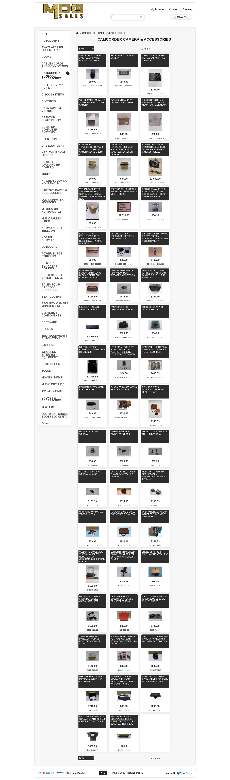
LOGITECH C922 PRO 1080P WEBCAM (152, 308)
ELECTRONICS (51, 139)
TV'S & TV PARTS (53, 391)
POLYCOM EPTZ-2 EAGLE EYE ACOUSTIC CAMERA (123, 513)
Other (45, 423)
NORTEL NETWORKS (50, 239)
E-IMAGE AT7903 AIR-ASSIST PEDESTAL (89, 308)
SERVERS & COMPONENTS (51, 314)
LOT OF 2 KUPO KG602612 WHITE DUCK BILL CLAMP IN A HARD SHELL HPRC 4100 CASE (155, 274)
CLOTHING (49, 101)
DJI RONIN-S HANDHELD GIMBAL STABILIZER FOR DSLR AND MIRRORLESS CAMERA (123, 555)
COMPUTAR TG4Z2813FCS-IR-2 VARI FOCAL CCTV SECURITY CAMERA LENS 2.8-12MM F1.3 (91, 150)
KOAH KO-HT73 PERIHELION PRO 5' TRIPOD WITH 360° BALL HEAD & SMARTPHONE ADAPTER (91, 239)
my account (158, 9)
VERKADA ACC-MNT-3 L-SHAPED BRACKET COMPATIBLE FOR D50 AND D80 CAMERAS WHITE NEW (92, 194)
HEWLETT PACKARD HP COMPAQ (51, 165)
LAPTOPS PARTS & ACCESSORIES (54, 191)
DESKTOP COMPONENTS (51, 119)
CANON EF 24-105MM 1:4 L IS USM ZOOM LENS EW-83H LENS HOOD (155, 598)
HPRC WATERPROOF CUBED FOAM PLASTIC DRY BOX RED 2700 (122, 598)
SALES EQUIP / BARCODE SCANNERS (51, 287)
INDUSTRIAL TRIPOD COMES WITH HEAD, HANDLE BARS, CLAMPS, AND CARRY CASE (123, 680)
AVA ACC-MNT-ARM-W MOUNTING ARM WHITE (122, 101)
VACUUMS (48, 345)
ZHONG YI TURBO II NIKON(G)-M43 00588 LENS (155, 553)
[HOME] (64, 18)
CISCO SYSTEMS (53, 94)
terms (113, 772)
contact (173, 9)
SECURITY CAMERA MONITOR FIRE (55, 305)
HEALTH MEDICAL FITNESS (54, 154)
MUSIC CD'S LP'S (53, 384)
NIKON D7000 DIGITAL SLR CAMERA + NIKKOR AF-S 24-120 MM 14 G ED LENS (155, 639)
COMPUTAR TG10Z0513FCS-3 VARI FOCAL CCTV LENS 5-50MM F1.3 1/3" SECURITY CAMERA (123, 150)
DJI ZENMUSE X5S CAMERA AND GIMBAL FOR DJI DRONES (92, 349)
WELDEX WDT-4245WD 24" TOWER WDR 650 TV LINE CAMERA (92, 102)
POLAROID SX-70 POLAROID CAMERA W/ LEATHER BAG (153, 389)
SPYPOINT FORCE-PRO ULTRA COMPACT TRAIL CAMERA (153, 58)
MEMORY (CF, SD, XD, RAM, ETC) (53, 210)
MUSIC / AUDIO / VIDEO (52, 220)
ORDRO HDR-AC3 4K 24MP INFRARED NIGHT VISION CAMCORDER (155, 514)
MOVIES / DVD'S (52, 377)
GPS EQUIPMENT (53, 145)
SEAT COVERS (51, 296)
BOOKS (47, 56)
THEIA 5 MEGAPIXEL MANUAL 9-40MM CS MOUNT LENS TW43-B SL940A (90, 640)
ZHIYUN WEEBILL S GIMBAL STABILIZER (120, 433)
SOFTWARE (49, 322)
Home (77, 33)
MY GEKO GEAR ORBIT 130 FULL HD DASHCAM (155, 433)
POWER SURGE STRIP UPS (52, 255)
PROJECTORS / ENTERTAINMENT (53, 276)
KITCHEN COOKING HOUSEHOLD (54, 182)
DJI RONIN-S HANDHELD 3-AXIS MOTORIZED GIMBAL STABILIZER (91, 598)
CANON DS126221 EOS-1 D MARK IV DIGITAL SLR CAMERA (123, 474)
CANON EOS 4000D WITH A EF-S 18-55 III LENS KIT (124, 388)
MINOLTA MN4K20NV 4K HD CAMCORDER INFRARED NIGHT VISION (123, 273)
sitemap (187, 9)
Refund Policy (135, 772)
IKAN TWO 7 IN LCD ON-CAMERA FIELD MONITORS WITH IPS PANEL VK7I (155, 679)
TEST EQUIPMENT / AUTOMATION (54, 337)
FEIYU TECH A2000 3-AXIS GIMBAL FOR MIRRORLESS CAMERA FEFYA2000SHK (92, 719)
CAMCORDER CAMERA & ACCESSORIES (104, 33)
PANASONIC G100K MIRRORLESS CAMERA (122, 308)
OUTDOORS (49, 246)
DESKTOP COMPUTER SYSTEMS (49, 129)
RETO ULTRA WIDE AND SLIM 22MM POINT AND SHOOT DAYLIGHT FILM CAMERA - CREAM (153, 193)
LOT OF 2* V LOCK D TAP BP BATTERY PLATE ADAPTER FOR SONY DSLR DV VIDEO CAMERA (123, 351)
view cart (183, 17)
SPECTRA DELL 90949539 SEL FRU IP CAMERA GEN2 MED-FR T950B (124, 191)
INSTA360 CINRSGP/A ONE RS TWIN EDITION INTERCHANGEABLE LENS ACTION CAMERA (155, 237)
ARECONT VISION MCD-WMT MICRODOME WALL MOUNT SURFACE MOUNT (155, 102)
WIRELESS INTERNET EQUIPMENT (50, 355)
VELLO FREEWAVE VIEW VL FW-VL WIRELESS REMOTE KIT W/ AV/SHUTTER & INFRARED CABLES (92, 557)
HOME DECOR (51, 364)
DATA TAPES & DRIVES (51, 109)
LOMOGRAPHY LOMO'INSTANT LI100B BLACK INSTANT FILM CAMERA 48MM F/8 (90, 274)
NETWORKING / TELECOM (52, 229)
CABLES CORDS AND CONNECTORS (55, 65)
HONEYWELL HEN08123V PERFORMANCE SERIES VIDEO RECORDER (154, 349)
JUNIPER (48, 174)
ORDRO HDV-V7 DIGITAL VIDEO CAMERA (91, 513)
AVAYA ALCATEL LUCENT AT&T (53, 49)
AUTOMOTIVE (51, 40)
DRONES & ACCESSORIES (52, 399)
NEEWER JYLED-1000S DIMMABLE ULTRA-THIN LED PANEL (90, 679)
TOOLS (46, 370)
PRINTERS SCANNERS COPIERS (49, 266)
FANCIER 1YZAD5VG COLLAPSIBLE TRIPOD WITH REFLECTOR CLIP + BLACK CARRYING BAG (123, 720)
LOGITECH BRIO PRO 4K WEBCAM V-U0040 (91, 473)
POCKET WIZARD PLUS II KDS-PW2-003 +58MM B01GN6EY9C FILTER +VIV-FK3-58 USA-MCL (124, 640)
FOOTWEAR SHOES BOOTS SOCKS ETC (55, 415)
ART (44, 34)
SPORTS (47, 329)
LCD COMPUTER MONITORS (53, 201)
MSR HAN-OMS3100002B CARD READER (91, 388)
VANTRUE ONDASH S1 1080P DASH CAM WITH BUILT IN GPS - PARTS (90, 58)
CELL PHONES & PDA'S (53, 86)
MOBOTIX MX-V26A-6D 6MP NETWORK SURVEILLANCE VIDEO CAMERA (153, 475)
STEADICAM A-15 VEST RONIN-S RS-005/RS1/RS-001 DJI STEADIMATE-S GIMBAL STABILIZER (154, 148)
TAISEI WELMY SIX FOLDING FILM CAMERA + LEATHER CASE (123, 236)
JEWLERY (48, 407)
